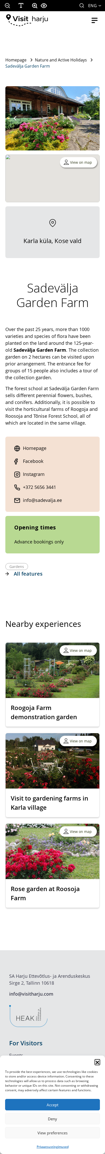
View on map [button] (81, 162)
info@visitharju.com (31, 994)
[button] (97, 1061)
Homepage (16, 60)
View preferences (52, 1132)
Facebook (33, 461)
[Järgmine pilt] (90, 118)
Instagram (34, 474)
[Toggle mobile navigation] (94, 20)
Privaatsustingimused (53, 1147)
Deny (52, 1118)
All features (28, 573)
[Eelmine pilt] (15, 118)
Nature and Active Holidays (61, 60)
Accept (52, 1104)
